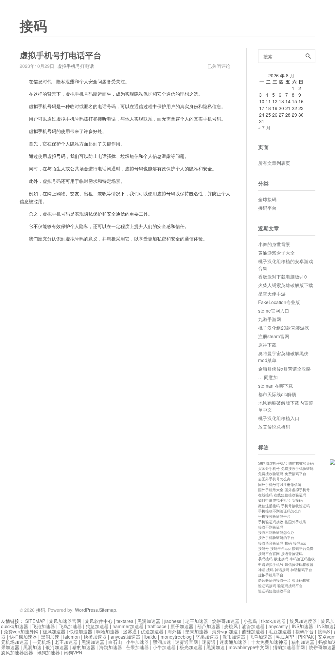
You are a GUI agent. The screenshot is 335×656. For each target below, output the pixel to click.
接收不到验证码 (270, 527)
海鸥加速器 (110, 647)
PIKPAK (306, 636)
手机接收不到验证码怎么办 (279, 511)
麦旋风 (231, 626)
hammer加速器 (128, 626)
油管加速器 (253, 626)
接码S (324, 631)
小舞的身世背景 (274, 244)
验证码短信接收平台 (274, 590)
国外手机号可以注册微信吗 (279, 484)
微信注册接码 (269, 505)
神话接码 (282, 569)
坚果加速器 (196, 631)
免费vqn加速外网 (21, 631)
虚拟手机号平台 (270, 574)
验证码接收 (301, 580)
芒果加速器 (137, 647)
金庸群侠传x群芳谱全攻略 (284, 368)
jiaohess (172, 621)
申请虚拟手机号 (270, 564)
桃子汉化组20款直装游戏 (283, 327)
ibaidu (150, 636)
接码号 (263, 548)
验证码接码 (267, 585)
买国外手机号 (269, 468)
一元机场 (41, 642)
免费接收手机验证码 (297, 468)
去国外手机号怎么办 (274, 478)
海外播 (174, 631)
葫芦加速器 (208, 626)
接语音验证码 (292, 553)
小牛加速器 (137, 642)
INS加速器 (302, 626)
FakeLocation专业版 (279, 302)
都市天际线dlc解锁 (277, 394)
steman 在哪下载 (275, 385)
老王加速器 (196, 621)
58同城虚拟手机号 (272, 463)
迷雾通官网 (186, 642)
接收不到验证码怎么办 (276, 532)
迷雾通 (130, 631)
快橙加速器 (80, 631)
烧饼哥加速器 (225, 621)
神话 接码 (265, 569)
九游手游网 (269, 319)
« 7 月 (264, 127)
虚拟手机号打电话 (75, 66)
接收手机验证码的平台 (276, 537)
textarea (124, 621)
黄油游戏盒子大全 (276, 252)
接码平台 (267, 207)
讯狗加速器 (48, 652)
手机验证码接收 (270, 521)
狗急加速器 (97, 626)
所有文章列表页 (274, 163)
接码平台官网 (269, 553)
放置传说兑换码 (274, 426)
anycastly (278, 626)
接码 (33, 26)
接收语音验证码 (270, 543)
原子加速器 (181, 626)
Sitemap (107, 610)
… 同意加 (268, 377)
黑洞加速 (50, 636)
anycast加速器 (125, 636)
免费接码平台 (295, 473)
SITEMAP (35, 621)
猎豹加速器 (302, 642)
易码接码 (265, 558)
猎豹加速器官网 (289, 647)
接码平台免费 (302, 548)
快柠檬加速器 (23, 636)
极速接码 (281, 558)
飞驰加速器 (43, 626)
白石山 (115, 642)
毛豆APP (285, 636)
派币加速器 (233, 636)
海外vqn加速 (225, 631)
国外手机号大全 (270, 489)
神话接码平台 (301, 569)
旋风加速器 (54, 631)
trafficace (157, 626)
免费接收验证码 (270, 473)
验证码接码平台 (290, 585)
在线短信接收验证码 (290, 494)
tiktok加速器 (273, 621)
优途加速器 (152, 631)
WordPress (86, 610)
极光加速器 (191, 647)
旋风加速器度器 (17, 652)
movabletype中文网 (249, 647)
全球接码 (267, 199)
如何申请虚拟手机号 (274, 500)
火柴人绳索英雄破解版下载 (285, 285)
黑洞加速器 (148, 621)
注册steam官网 (273, 336)
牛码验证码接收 (302, 558)
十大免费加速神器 (269, 642)
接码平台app (280, 548)
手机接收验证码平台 (274, 516)
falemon (71, 636)
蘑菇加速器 (253, 631)
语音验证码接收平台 (274, 580)
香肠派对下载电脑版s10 (282, 276)
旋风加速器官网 (65, 621)
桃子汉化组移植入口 (278, 418)
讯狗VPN (73, 652)
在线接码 (265, 494)
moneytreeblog (176, 636)
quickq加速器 (14, 626)
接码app (299, 543)
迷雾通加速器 (233, 642)
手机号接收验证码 (295, 505)
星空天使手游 (272, 293)
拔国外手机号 (295, 521)
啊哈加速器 (107, 631)
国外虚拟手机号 (297, 489)
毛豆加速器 (280, 631)
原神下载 (267, 344)
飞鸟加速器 (70, 626)
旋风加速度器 (303, 621)
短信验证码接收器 (299, 564)
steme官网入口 (273, 310)
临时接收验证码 (301, 463)
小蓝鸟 (250, 621)
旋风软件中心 (99, 621)
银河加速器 (56, 647)
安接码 (297, 500)
